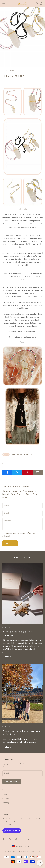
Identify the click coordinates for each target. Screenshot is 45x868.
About (4, 794)
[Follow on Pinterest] (22, 839)
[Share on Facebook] (7, 472)
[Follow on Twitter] (10, 839)
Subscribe (12, 781)
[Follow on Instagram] (16, 839)
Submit (10, 543)
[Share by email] (38, 472)
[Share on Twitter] (17, 472)
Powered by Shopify (31, 851)
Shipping (5, 803)
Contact (5, 799)
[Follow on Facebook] (3, 839)
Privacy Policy (16, 494)
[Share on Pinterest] (28, 472)
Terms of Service (32, 494)
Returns (5, 807)
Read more (6, 657)
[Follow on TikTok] (28, 839)
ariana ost (24, 71)
